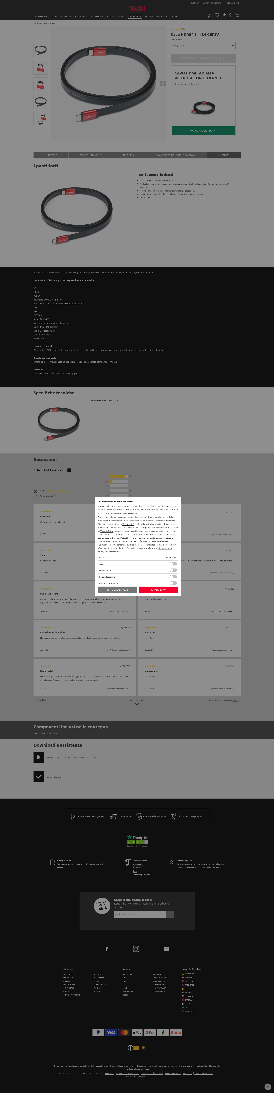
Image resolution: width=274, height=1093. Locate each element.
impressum (114, 551)
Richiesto (103, 557)
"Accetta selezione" (160, 541)
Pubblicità (103, 570)
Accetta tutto (158, 590)
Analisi (102, 563)
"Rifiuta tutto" (128, 524)
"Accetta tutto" (106, 531)
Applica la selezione (117, 590)
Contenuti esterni (107, 583)
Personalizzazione (107, 576)
